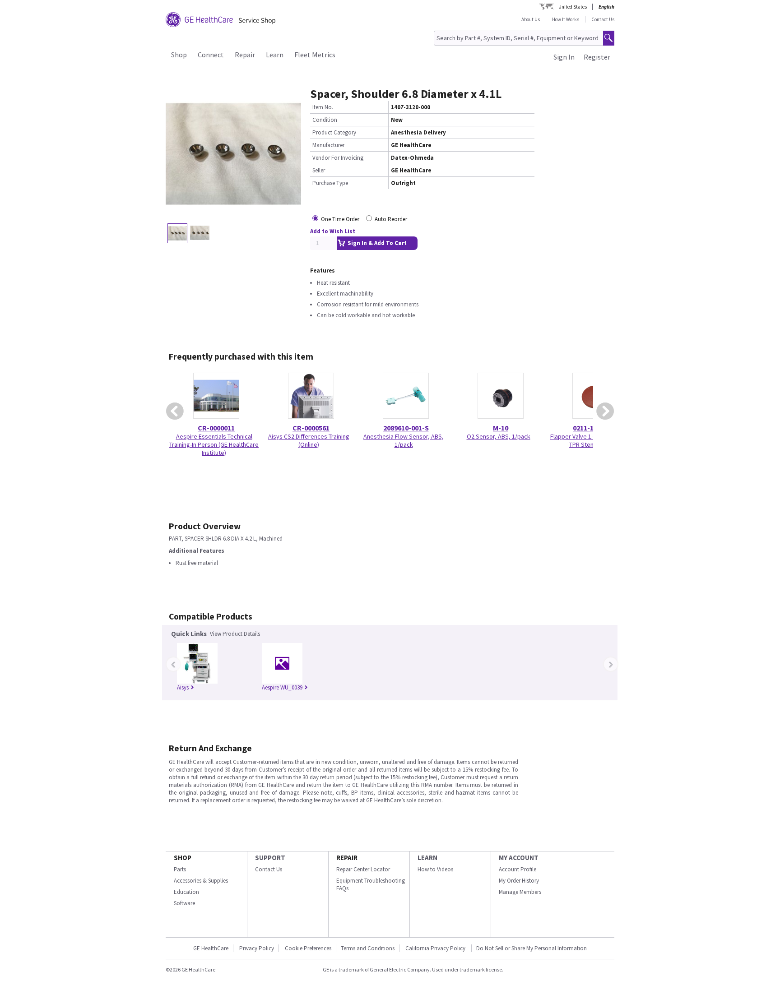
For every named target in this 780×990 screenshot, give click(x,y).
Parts (180, 869)
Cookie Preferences (308, 948)
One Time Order (340, 219)
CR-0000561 (311, 427)
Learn (274, 54)
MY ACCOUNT (519, 857)
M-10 (500, 427)
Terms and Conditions (368, 948)
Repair (245, 54)
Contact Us (602, 19)
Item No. (322, 107)
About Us (530, 19)
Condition (324, 120)
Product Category (334, 132)
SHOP (182, 857)
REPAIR (347, 857)
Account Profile (517, 869)
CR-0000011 (216, 427)
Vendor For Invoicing (337, 158)
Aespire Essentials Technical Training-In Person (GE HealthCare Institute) (214, 444)
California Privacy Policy (436, 948)
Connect (211, 54)
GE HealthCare (210, 948)
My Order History (519, 880)
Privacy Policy (256, 948)
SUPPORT (270, 857)
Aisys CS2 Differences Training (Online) (308, 440)
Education (186, 892)
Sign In (564, 56)
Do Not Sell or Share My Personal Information (531, 948)
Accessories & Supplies (201, 880)
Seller (318, 170)
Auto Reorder (391, 219)
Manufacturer (328, 145)
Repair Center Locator (363, 869)
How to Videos (435, 869)
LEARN (427, 857)
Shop (179, 54)
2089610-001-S (406, 427)
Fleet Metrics (314, 54)
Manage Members (520, 892)
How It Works (565, 19)
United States (572, 7)
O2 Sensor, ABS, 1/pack (498, 436)
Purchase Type (330, 183)
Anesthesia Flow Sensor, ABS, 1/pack (403, 440)
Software (184, 903)
